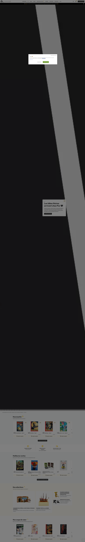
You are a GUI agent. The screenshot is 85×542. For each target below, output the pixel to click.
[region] (42, 59)
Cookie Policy (43, 58)
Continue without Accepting (54, 55)
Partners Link (31, 59)
